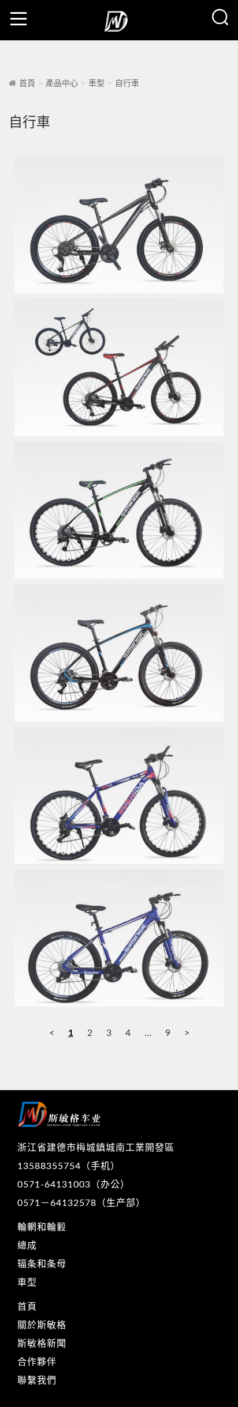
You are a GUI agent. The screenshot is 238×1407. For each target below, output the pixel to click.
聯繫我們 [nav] (37, 1380)
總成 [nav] (27, 1245)
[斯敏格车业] (119, 25)
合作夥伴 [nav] (37, 1362)
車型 (96, 84)
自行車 (127, 84)
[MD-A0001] (119, 225)
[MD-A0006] (119, 937)
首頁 (27, 84)
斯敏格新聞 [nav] (41, 1343)
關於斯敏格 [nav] (41, 1325)
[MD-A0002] (119, 367)
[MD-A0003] (119, 510)
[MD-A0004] (119, 652)
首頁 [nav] (27, 1306)
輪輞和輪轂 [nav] (41, 1227)
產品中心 (62, 84)
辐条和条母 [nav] (41, 1264)
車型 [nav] (27, 1282)
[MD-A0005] (119, 795)
